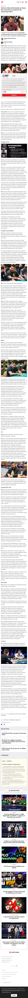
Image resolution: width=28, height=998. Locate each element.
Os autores (4, 978)
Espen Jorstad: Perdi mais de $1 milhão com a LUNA (14, 749)
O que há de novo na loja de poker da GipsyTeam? (14, 917)
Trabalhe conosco (6, 962)
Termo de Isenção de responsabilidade (9, 972)
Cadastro (14, 95)
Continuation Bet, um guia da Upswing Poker (14, 733)
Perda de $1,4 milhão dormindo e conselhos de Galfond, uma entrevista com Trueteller (13, 741)
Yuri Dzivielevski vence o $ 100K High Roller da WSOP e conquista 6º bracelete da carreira (14, 816)
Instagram (3, 715)
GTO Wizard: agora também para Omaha (14, 867)
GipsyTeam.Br (10, 956)
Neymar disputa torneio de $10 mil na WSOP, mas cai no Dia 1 (14, 892)
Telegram (23, 714)
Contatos (3, 970)
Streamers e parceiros (6, 958)
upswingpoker (12, 720)
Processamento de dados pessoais (9, 974)
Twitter (19, 714)
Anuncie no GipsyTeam (6, 960)
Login (22, 2)
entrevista (6, 720)
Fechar (14, 995)
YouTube (15, 714)
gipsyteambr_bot (7, 982)
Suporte (14, 965)
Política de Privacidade (6, 976)
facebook (11, 714)
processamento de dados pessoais (11, 990)
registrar (9, 761)
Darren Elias (18, 720)
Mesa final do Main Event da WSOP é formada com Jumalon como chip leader (14, 943)
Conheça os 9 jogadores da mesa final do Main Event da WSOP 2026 (14, 841)
